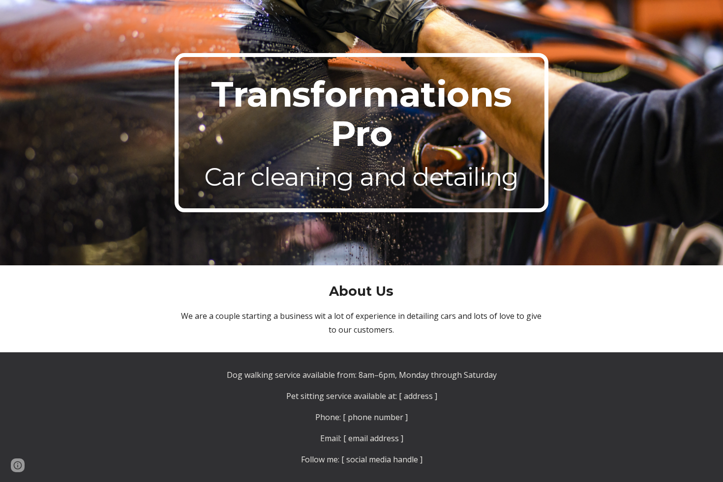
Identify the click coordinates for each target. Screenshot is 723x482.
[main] (361, 132)
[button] (18, 465)
